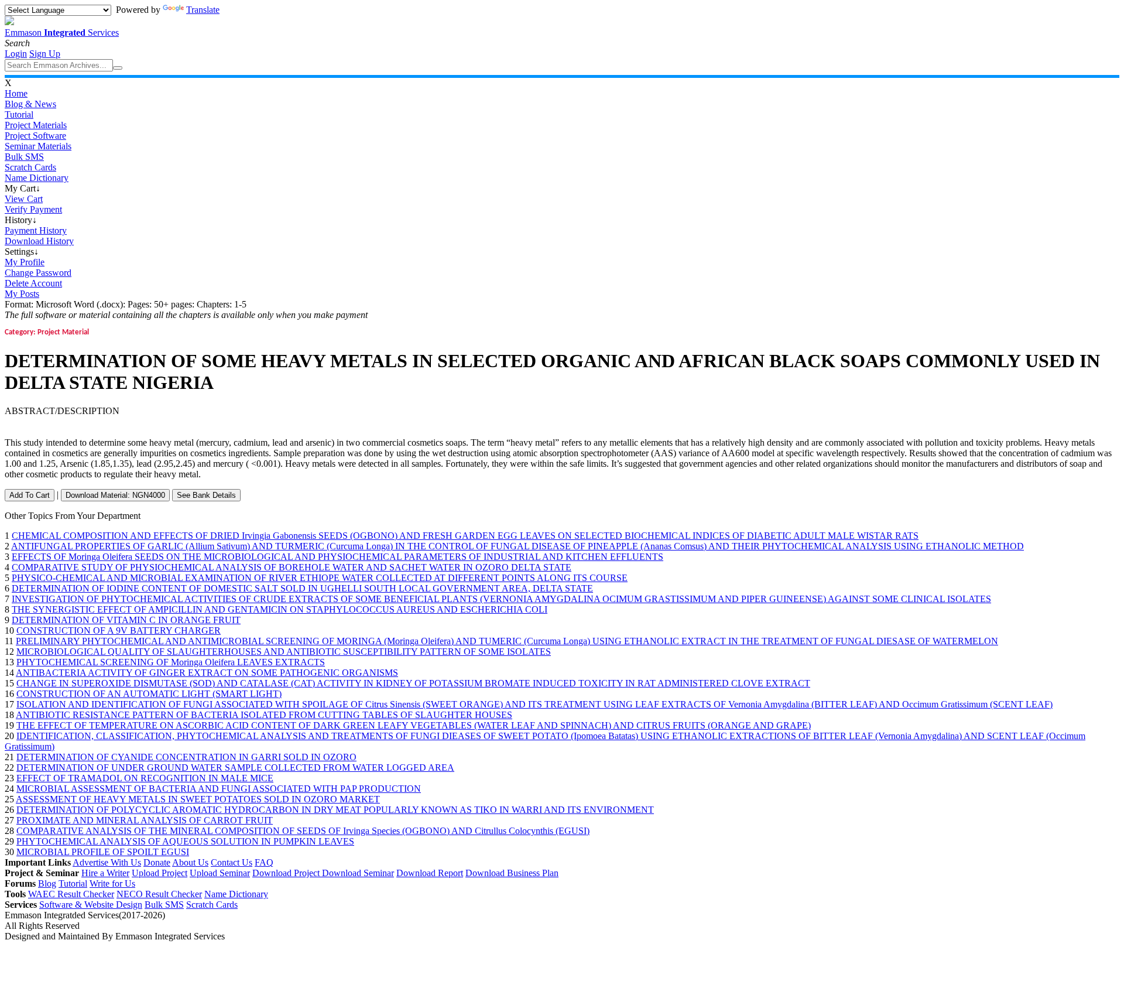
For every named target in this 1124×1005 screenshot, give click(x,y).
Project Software (35, 136)
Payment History (36, 230)
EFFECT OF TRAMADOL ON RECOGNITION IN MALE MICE (144, 778)
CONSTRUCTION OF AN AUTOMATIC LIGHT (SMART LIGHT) (149, 694)
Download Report (429, 873)
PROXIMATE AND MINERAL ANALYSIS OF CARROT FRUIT (144, 820)
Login (16, 54)
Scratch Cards (30, 167)
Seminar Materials (38, 146)
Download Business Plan (511, 873)
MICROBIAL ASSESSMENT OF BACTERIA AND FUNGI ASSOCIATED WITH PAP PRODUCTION (218, 789)
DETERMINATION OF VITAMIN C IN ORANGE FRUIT (126, 620)
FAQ (264, 862)
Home (16, 93)
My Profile (24, 262)
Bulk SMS (24, 157)
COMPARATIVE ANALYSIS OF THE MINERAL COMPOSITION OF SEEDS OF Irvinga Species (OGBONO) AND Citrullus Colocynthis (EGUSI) (303, 831)
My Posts (22, 294)
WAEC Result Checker (71, 894)
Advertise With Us (107, 862)
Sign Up (44, 54)
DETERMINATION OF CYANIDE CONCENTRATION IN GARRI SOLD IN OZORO (186, 757)
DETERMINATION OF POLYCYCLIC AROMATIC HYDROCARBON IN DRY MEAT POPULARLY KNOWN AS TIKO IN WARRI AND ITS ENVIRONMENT (335, 810)
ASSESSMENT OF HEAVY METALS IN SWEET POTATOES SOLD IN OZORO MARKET (198, 799)
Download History (39, 241)
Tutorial (19, 114)
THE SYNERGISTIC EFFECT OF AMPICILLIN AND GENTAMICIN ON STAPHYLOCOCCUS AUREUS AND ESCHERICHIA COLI (279, 609)
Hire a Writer (105, 873)
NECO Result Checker (159, 894)
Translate (203, 10)
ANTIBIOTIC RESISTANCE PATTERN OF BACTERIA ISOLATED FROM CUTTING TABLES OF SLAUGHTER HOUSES (264, 715)
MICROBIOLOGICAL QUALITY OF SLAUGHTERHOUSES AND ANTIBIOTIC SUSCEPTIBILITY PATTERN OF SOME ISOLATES (283, 652)
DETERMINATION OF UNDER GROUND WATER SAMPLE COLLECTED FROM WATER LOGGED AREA (235, 767)
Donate (156, 862)
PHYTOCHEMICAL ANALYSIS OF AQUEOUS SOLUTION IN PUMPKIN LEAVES (185, 841)
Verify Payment (33, 209)
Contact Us (231, 862)
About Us (190, 862)
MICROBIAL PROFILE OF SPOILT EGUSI (102, 852)
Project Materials (36, 125)
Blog (47, 883)
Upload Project (159, 873)
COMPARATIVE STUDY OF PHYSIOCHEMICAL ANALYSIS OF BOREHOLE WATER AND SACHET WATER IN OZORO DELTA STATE (291, 567)
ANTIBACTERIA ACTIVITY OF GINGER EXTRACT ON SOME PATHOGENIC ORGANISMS (207, 673)
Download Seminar (358, 873)
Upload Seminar (220, 873)
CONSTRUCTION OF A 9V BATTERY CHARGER (118, 630)
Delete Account (33, 283)
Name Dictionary (36, 178)
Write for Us (112, 883)
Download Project (287, 873)
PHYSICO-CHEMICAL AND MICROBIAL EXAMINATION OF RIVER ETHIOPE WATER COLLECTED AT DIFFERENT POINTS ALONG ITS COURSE (320, 578)
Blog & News (30, 104)
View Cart (24, 199)
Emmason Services (62, 32)
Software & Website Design (90, 905)
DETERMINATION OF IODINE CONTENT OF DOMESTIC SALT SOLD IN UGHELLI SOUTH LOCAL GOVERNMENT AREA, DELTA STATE (302, 588)
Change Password (38, 273)
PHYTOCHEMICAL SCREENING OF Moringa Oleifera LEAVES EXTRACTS (170, 662)
